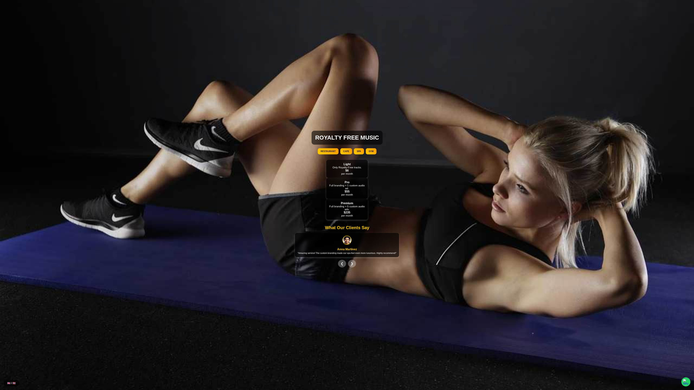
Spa (359, 151)
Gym (371, 151)
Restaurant (328, 151)
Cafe (346, 151)
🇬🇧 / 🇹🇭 (11, 383)
